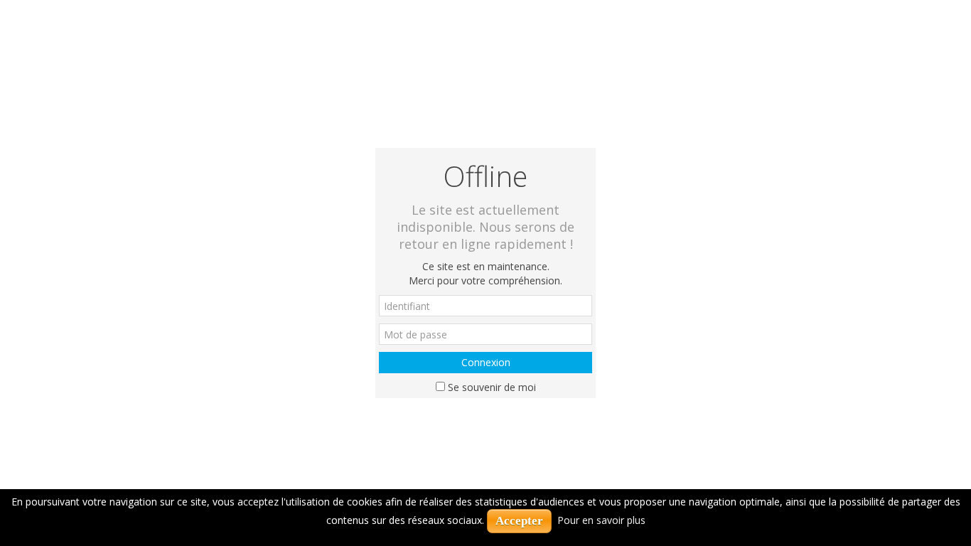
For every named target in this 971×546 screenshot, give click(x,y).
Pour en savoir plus (601, 520)
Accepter (519, 521)
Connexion (485, 362)
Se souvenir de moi (492, 387)
